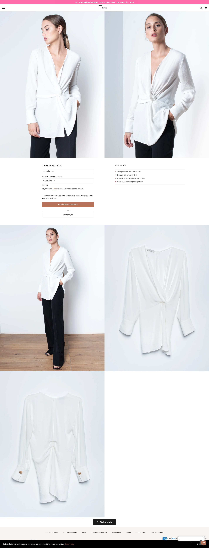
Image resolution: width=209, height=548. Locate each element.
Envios (84, 532)
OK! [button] (198, 544)
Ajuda (128, 532)
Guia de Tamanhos (70, 532)
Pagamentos (117, 532)
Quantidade (47, 181)
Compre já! (68, 215)
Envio (55, 189)
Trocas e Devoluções (99, 532)
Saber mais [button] (69, 544)
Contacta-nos (141, 532)
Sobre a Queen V (52, 532)
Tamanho (46, 171)
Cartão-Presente (157, 532)
